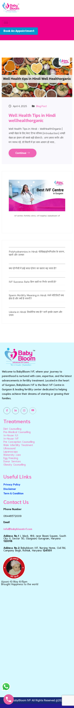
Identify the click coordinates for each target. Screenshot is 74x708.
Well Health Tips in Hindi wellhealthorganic (32, 118)
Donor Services (12, 461)
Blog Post (41, 106)
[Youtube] (32, 410)
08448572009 (12, 515)
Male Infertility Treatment (18, 445)
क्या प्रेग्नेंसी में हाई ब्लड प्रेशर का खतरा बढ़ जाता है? (32, 268)
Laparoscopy (10, 451)
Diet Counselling (12, 428)
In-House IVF (10, 438)
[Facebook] (6, 410)
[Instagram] (24, 410)
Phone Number (12, 509)
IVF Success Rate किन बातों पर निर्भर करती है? (32, 281)
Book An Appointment (18, 31)
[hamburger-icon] (6, 22)
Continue (21, 153)
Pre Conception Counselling (19, 441)
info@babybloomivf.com (17, 528)
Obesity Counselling (14, 464)
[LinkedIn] (15, 410)
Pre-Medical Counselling (17, 432)
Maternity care (12, 454)
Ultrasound (9, 448)
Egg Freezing (10, 458)
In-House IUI (10, 435)
